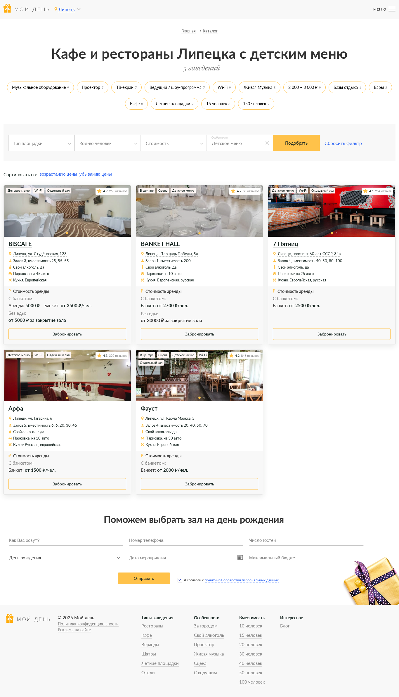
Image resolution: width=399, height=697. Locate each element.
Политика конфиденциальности (88, 623)
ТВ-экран (124, 87)
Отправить (144, 578)
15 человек (216, 103)
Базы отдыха (346, 87)
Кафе (135, 103)
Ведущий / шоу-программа (176, 87)
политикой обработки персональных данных (242, 580)
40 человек (250, 663)
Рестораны (152, 625)
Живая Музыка (258, 87)
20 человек (250, 644)
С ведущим (205, 672)
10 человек (250, 625)
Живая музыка (209, 653)
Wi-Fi (223, 87)
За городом (206, 625)
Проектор (91, 87)
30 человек (250, 653)
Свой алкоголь (209, 635)
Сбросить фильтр (343, 143)
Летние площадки (173, 103)
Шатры (148, 653)
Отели (148, 672)
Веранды (150, 644)
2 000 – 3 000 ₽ (303, 87)
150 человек (254, 103)
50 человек (250, 672)
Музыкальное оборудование (39, 87)
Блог (285, 625)
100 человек (252, 681)
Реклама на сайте (74, 629)
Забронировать (67, 334)
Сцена (200, 663)
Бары (379, 87)
